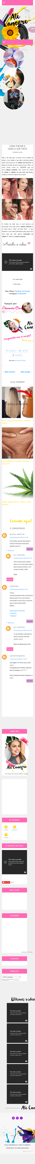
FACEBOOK (6, 837)
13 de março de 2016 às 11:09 (18, 659)
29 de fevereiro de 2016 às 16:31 (23, 558)
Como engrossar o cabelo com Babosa (16, 503)
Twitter (25, 351)
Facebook (18, 291)
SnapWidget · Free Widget (27, 952)
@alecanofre (22, 293)
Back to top (27, 1151)
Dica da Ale (18, 360)
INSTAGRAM (14, 829)
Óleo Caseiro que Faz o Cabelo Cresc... (16, 422)
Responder (30, 549)
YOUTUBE (6, 829)
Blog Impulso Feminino (17, 611)
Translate (16, 980)
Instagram (13, 616)
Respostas (11, 550)
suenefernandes (17, 656)
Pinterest (18, 355)
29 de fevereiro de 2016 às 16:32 (23, 630)
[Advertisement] (17, 127)
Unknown (14, 586)
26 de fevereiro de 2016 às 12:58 (19, 537)
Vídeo (24, 360)
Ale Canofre (19, 555)
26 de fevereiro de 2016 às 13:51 (19, 589)
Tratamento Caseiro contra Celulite (15, 462)
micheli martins (17, 534)
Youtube (27, 291)
